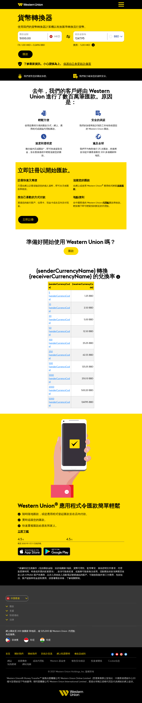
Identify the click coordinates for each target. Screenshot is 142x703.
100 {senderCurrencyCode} (59, 343)
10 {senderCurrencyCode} (59, 307)
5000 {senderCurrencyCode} (59, 402)
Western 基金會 (57, 661)
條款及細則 (80, 654)
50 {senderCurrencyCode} (59, 331)
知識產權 (11, 664)
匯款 (25, 54)
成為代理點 (38, 661)
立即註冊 (28, 219)
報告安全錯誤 (78, 661)
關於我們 (19, 654)
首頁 (8, 654)
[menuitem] (31, 4)
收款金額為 (80, 34)
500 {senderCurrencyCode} (59, 366)
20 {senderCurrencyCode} (59, 319)
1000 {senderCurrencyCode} (59, 378)
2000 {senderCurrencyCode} (59, 390)
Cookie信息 (114, 661)
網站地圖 (26, 664)
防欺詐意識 (46, 654)
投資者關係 (96, 661)
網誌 (9, 661)
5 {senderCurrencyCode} (59, 296)
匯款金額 (24, 34)
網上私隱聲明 (63, 654)
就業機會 (22, 661)
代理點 (105, 203)
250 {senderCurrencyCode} (59, 355)
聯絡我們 (32, 654)
